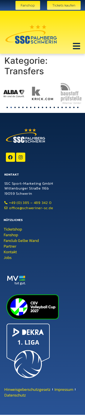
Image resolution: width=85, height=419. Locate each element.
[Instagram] (20, 157)
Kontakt (10, 252)
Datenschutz (15, 395)
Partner (10, 246)
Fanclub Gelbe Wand (21, 240)
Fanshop (11, 235)
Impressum (63, 389)
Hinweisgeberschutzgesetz (27, 389)
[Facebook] (10, 157)
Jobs (8, 257)
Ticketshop (13, 229)
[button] (7, 107)
